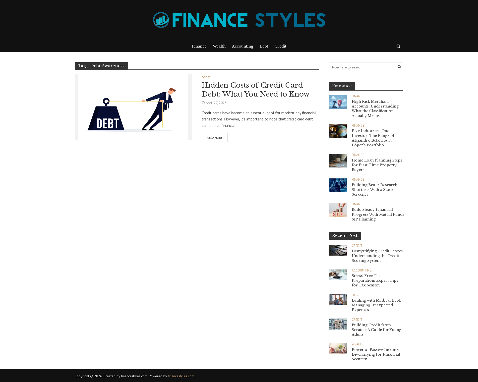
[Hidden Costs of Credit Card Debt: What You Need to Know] (133, 106)
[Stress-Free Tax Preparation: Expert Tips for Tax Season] (338, 274)
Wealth (219, 46)
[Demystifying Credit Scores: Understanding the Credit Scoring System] (338, 249)
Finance (199, 46)
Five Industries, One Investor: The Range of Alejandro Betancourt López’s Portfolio (373, 138)
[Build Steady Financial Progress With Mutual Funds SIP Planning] (338, 209)
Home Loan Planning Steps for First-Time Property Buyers (377, 165)
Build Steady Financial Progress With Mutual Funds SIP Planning (378, 214)
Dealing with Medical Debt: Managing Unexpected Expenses (376, 305)
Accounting (242, 46)
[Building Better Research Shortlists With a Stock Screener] (338, 184)
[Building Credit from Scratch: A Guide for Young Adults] (338, 323)
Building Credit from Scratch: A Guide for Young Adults (376, 330)
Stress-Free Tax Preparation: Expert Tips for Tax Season (375, 280)
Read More (214, 137)
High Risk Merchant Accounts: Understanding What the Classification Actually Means (375, 108)
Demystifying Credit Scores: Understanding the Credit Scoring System (378, 256)
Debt (264, 46)
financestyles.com (181, 376)
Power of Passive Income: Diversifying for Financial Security (376, 354)
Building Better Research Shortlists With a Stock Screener (374, 190)
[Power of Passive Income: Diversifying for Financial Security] (338, 348)
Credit (280, 46)
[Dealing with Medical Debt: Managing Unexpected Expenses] (338, 299)
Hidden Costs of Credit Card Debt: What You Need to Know (255, 90)
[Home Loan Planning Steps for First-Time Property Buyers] (338, 160)
